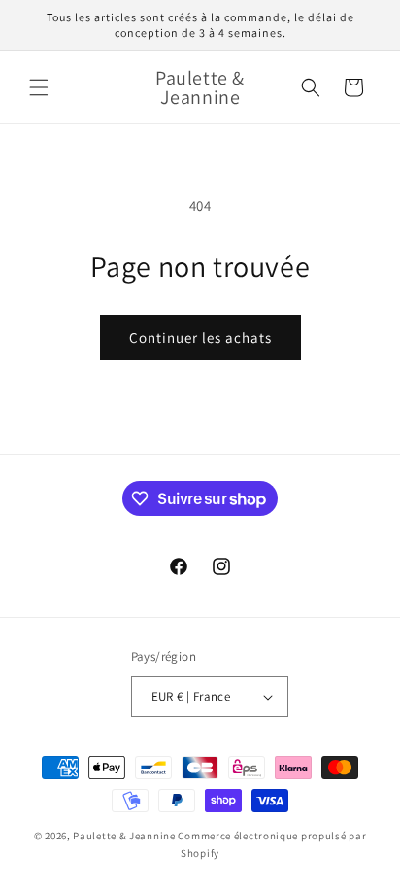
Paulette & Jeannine (124, 835)
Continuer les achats (200, 337)
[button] (38, 87)
